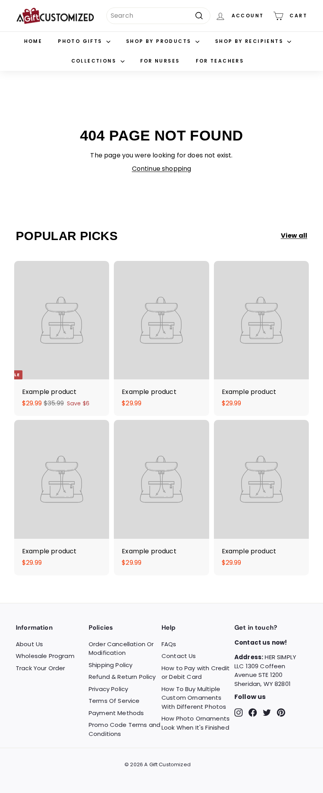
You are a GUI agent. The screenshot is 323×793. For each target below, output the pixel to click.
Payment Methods (116, 713)
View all (294, 235)
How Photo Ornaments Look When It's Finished (196, 723)
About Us (29, 644)
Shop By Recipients (250, 41)
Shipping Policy (110, 665)
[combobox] (158, 15)
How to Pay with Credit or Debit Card (196, 672)
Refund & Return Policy (122, 677)
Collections (95, 60)
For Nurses (160, 60)
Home (33, 41)
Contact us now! (260, 642)
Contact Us (179, 656)
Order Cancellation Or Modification (121, 648)
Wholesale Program (45, 656)
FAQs (169, 644)
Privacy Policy (108, 689)
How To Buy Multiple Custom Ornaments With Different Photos (194, 698)
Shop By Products (159, 41)
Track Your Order (40, 668)
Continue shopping (161, 168)
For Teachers (220, 60)
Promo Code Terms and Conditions (124, 729)
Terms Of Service (114, 701)
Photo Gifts (81, 41)
